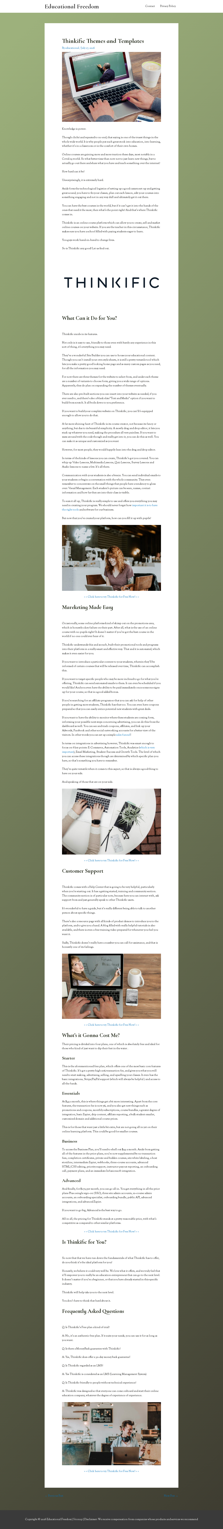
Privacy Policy (168, 6)
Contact (150, 6)
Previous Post (54, 1496)
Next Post (171, 1496)
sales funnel (123, 735)
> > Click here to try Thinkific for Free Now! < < (111, 597)
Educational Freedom (72, 6)
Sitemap (78, 1519)
